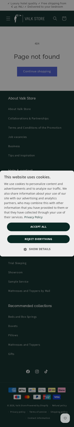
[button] (38, 227)
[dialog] (37, 213)
